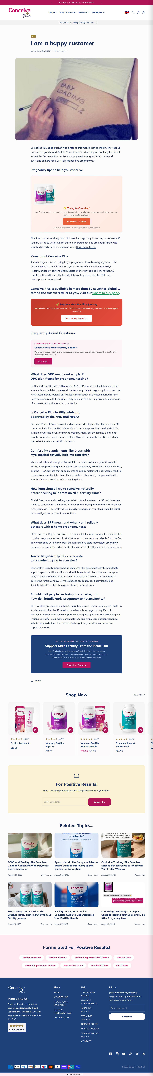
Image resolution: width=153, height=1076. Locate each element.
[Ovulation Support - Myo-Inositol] (129, 718)
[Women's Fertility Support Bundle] (94, 718)
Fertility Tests (124, 957)
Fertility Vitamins (58, 957)
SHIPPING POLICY (86, 1010)
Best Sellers (122, 965)
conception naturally (98, 266)
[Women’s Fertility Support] (59, 718)
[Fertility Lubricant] (24, 718)
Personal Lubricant (73, 965)
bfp (33, 36)
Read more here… (86, 246)
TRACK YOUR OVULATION (60, 1003)
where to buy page (105, 293)
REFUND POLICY (89, 1024)
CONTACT (86, 1041)
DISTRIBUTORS (61, 1017)
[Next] (101, 2)
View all (137, 695)
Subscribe (99, 802)
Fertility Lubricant (20, 743)
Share (38, 680)
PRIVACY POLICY (90, 1028)
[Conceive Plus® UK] (20, 13)
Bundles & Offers (99, 965)
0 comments (61, 51)
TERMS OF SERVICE (86, 1018)
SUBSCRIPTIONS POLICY (89, 1035)
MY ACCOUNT (61, 997)
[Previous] (51, 2)
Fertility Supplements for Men (40, 965)
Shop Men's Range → (76, 665)
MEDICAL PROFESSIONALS (62, 1011)
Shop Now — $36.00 (76, 221)
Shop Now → (43, 361)
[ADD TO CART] (35, 730)
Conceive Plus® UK (137, 1067)
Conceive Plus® (39, 266)
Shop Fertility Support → (77, 318)
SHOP (57, 992)
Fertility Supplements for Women (91, 957)
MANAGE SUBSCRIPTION (89, 1002)
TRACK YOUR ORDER (88, 994)
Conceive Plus (51, 156)
